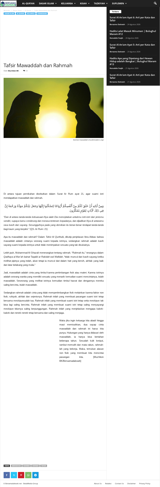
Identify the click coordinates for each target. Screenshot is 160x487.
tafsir (43, 466)
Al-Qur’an (28, 3)
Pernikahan (42, 14)
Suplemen (118, 3)
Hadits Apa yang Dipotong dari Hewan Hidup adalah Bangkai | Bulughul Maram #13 (133, 61)
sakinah (35, 466)
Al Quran (28, 10)
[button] (155, 3)
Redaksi (108, 483)
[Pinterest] (21, 475)
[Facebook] (7, 475)
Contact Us (119, 483)
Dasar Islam (46, 3)
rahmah (26, 466)
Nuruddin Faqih (116, 38)
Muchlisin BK (13, 71)
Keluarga (67, 3)
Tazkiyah (99, 3)
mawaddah (16, 466)
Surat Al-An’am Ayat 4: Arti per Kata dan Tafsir (132, 76)
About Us (98, 483)
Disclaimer (131, 483)
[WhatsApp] (28, 475)
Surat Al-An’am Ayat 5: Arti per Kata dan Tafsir (132, 46)
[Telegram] (35, 475)
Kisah (83, 3)
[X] (14, 475)
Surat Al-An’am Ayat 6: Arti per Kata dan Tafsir (132, 19)
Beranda (7, 10)
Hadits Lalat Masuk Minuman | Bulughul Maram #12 (133, 32)
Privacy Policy (144, 483)
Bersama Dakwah (117, 24)
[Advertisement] (54, 39)
